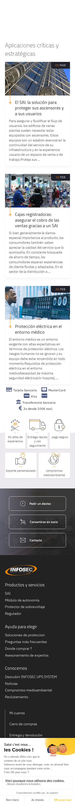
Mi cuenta (17, 713)
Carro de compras (23, 724)
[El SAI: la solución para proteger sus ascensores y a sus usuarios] (37, 79)
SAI (8, 593)
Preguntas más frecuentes (26, 641)
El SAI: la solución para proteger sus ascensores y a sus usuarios (39, 108)
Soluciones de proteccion (25, 635)
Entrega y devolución (25, 735)
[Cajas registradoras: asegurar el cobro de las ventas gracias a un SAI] (37, 191)
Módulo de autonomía (22, 600)
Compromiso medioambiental (28, 690)
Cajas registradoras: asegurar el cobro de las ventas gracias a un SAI (37, 220)
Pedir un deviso (40, 503)
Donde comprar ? (18, 648)
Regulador (13, 613)
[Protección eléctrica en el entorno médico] (37, 303)
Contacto (36, 540)
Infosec (21, 570)
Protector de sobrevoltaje (25, 606)
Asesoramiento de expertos (27, 655)
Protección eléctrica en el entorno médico (38, 329)
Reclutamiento (16, 697)
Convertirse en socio (44, 521)
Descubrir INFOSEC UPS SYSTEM (31, 676)
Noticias (11, 683)
